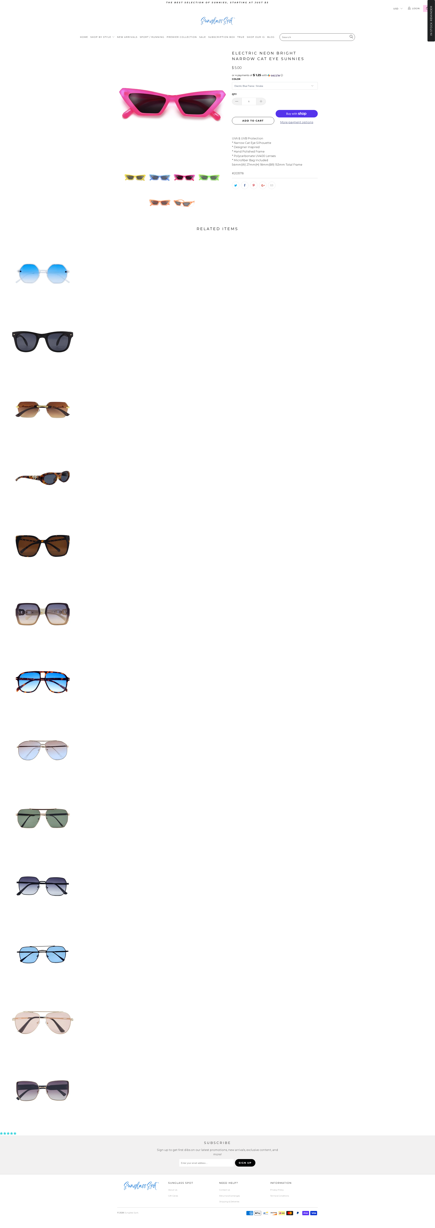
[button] (275, 75)
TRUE (241, 37)
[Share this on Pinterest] (253, 185)
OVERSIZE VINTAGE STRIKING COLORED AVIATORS (42, 682)
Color (236, 79)
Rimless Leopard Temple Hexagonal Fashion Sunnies (42, 410)
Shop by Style (101, 37)
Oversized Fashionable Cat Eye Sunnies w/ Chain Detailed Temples (42, 546)
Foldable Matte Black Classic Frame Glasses (42, 342)
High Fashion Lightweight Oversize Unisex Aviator (42, 1023)
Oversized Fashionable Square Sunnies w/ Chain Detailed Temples (42, 614)
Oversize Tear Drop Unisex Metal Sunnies (42, 750)
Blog (271, 37)
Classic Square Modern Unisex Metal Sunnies (42, 886)
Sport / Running (152, 37)
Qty (234, 94)
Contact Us (224, 1190)
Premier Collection (182, 37)
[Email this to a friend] (271, 185)
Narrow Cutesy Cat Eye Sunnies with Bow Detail (42, 478)
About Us (172, 1190)
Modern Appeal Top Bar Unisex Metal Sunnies (42, 818)
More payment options (296, 122)
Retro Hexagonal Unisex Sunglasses (42, 274)
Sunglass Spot (131, 1212)
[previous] (123, 105)
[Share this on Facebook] (244, 185)
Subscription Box (221, 37)
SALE (202, 37)
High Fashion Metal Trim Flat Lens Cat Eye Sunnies (42, 1091)
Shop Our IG (256, 37)
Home (84, 37)
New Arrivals (127, 37)
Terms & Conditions (279, 1195)
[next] (222, 105)
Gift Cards (173, 1195)
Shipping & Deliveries (229, 1201)
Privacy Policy (277, 1190)
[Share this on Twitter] (235, 185)
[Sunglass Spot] (217, 21)
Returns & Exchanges (229, 1195)
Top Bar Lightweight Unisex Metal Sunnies (42, 954)
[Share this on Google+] (262, 185)
